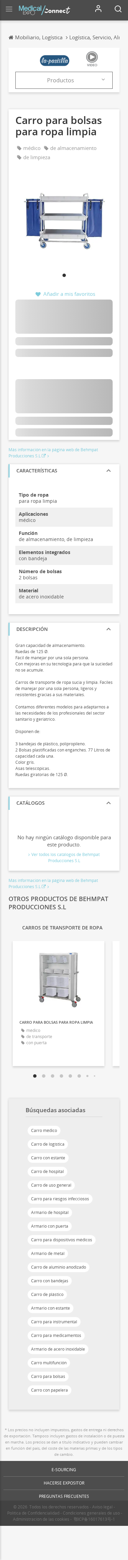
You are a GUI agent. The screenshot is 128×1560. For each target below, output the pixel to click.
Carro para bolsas (48, 1376)
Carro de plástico (47, 1294)
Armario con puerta (49, 1226)
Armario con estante (50, 1308)
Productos (60, 80)
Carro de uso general (51, 1185)
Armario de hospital (50, 1212)
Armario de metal (48, 1253)
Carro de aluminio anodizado (58, 1267)
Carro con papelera (49, 1390)
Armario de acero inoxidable (58, 1349)
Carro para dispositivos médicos (61, 1240)
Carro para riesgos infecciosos (60, 1199)
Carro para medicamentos (56, 1335)
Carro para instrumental (54, 1322)
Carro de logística (48, 1144)
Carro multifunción (49, 1363)
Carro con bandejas (49, 1281)
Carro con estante (48, 1158)
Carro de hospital (47, 1171)
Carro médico (44, 1130)
